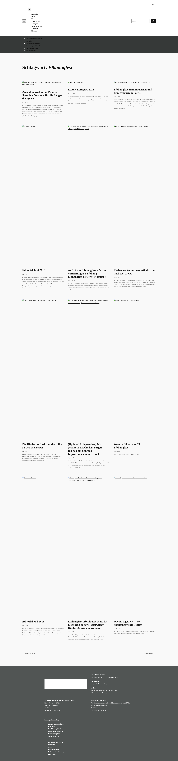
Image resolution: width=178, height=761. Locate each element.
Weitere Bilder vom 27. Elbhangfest (127, 446)
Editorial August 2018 (81, 89)
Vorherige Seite (28, 654)
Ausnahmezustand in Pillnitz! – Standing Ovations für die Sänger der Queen (42, 95)
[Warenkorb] (153, 4)
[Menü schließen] (29, 9)
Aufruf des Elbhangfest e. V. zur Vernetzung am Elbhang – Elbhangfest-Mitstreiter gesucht (87, 273)
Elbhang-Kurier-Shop (51, 720)
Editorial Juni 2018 (33, 270)
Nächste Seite (150, 654)
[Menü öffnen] (24, 21)
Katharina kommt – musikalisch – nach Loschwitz (134, 272)
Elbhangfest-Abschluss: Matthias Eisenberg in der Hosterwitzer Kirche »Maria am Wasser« (88, 625)
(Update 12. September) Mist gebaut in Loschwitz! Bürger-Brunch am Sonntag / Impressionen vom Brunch (85, 449)
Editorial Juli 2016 (33, 621)
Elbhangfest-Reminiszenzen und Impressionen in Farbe (133, 91)
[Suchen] (153, 21)
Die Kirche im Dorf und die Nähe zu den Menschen (42, 446)
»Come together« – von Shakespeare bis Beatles (128, 623)
